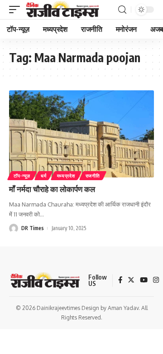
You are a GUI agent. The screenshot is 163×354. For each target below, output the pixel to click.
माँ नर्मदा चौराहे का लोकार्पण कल (52, 189)
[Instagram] (156, 280)
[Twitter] (131, 280)
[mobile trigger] (16, 9)
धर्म (43, 175)
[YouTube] (144, 280)
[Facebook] (120, 280)
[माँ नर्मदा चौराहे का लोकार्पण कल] (81, 133)
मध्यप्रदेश (66, 175)
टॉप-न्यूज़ (22, 175)
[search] (122, 10)
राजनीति (93, 175)
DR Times (32, 228)
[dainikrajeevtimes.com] (63, 9)
